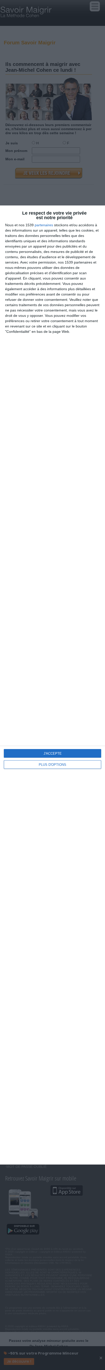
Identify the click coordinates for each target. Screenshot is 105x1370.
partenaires (44, 225)
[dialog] (52, 685)
